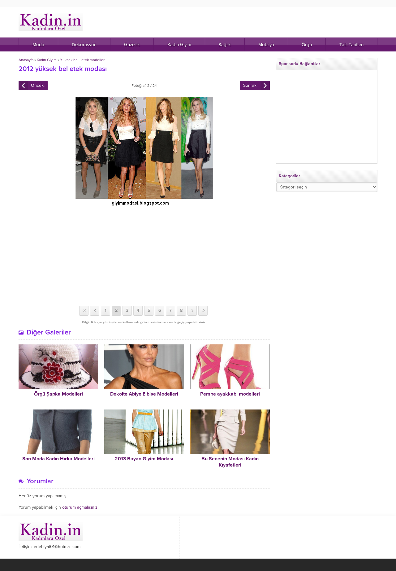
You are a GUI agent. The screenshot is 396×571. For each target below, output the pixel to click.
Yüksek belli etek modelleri (82, 60)
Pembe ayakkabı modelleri (230, 394)
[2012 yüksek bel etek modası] (144, 203)
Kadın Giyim (47, 60)
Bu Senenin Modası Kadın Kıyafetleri (230, 462)
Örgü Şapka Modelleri (58, 394)
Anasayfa (26, 60)
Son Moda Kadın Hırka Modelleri (58, 459)
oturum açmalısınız (79, 507)
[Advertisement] (144, 256)
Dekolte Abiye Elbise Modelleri (144, 394)
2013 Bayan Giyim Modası (144, 459)
